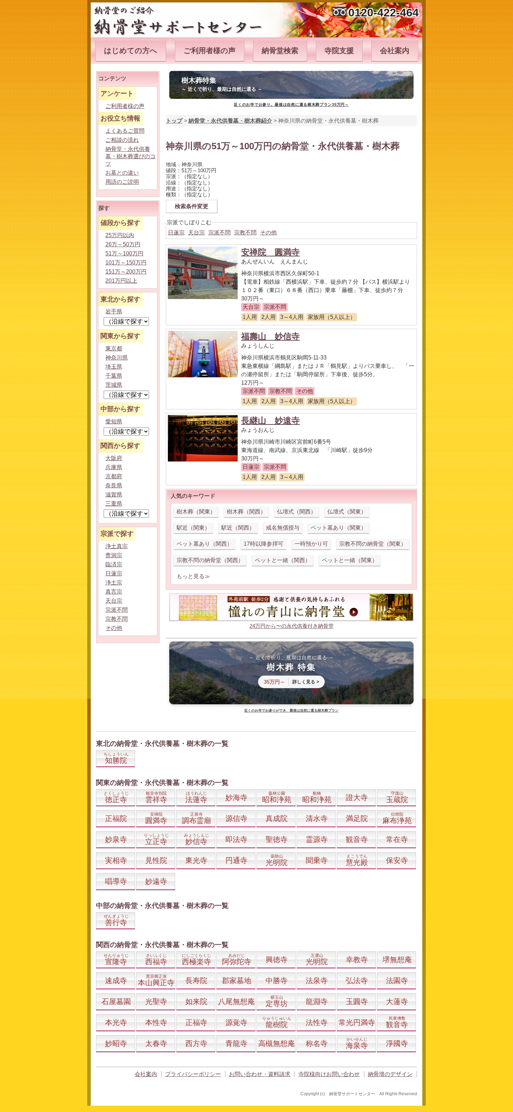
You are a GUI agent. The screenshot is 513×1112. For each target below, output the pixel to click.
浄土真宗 (116, 546)
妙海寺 (236, 797)
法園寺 (397, 980)
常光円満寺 (357, 1022)
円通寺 (236, 860)
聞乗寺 (317, 860)
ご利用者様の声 (210, 50)
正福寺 (196, 1022)
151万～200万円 (126, 272)
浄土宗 (113, 583)
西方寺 (196, 1043)
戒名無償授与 (282, 528)
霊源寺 (317, 839)
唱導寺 (116, 881)
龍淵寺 (317, 1001)
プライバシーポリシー (193, 1074)
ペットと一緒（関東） (350, 560)
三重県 (113, 504)
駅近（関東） (193, 528)
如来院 (196, 1001)
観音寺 (357, 839)
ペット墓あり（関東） (338, 528)
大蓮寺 (397, 1001)
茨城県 (113, 385)
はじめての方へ (130, 50)
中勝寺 (277, 980)
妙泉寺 (116, 839)
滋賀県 (113, 494)
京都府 (113, 476)
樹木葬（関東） (196, 512)
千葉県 (113, 376)
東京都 (113, 348)
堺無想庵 (397, 959)
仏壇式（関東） (346, 512)
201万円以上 (121, 281)
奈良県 (113, 485)
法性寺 (317, 1022)
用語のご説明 (122, 182)
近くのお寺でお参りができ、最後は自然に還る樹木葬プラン (291, 710)
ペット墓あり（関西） (204, 544)
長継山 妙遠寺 (270, 420)
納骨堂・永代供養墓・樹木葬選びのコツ (130, 156)
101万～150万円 (126, 263)
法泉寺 (317, 980)
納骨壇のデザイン (390, 1074)
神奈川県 (116, 358)
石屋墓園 (116, 1001)
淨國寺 (397, 1043)
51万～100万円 (124, 253)
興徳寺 (277, 959)
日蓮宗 (176, 232)
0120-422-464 (383, 12)
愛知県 (113, 421)
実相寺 (116, 860)
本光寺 (116, 1022)
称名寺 (317, 1043)
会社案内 (394, 50)
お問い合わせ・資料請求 (259, 1074)
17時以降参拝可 (263, 544)
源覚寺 (236, 1022)
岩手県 (113, 311)
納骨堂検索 (280, 50)
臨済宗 (113, 564)
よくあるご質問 (124, 131)
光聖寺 (156, 1001)
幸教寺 (357, 959)
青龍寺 (236, 1043)
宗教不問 (245, 232)
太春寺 (156, 1043)
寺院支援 (339, 50)
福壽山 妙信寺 (270, 336)
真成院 (277, 818)
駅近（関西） (238, 528)
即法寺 (236, 839)
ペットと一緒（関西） (283, 560)
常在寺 (397, 839)
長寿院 (196, 980)
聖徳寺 (277, 839)
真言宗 (113, 592)
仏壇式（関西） (296, 512)
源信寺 (236, 818)
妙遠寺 (156, 881)
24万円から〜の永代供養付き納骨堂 (292, 626)
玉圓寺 (357, 1001)
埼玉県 (113, 367)
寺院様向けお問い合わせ (329, 1074)
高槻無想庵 (276, 1043)
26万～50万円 (122, 244)
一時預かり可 (311, 544)
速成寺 (116, 980)
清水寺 (317, 818)
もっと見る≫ (193, 576)
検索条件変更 (191, 206)
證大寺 (357, 797)
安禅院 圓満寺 (270, 252)
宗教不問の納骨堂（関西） (210, 560)
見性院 (156, 860)
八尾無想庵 (236, 1001)
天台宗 (196, 232)
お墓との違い (122, 173)
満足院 (357, 818)
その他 (268, 232)
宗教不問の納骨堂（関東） (372, 544)
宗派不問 (219, 232)
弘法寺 (357, 980)
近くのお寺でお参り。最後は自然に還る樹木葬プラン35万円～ (291, 104)
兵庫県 (113, 467)
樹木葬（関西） (246, 512)
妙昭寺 (116, 1043)
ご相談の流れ (122, 140)
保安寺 (397, 860)
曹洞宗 (113, 555)
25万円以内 (119, 235)
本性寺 (156, 1022)
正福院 (116, 818)
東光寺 (196, 860)
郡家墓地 (236, 980)
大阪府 (113, 458)
